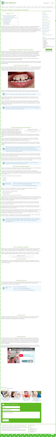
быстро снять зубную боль (25, 288)
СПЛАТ (45, 41)
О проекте (31, 427)
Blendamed (46, 43)
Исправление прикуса (46, 23)
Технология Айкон (7, 20)
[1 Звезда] (1, 388)
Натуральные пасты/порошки (49, 46)
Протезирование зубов (46, 30)
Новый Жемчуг (46, 45)
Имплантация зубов (45, 22)
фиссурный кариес (4, 63)
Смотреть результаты (49, 51)
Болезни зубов (44, 16)
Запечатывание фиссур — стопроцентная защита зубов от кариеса (6, 398)
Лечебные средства (45, 25)
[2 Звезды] (2, 388)
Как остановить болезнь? (6, 19)
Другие (45, 47)
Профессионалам (45, 31)
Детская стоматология (46, 20)
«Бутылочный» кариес (5, 142)
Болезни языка (44, 19)
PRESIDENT (46, 42)
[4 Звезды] (4, 388)
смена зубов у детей (23, 286)
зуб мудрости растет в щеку (27, 183)
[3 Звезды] (3, 388)
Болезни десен (45, 14)
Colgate (45, 44)
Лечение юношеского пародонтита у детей (16, 398)
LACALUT (45, 40)
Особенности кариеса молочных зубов (9, 15)
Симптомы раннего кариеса (8, 16)
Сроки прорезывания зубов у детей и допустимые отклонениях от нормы (36, 399)
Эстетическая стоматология (47, 34)
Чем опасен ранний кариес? (7, 18)
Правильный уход (45, 28)
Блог (30, 426)
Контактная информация (33, 428)
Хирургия (44, 33)
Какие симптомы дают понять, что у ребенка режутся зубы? (26, 398)
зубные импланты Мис (30, 289)
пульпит (3, 170)
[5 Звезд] (5, 388)
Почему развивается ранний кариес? (10, 17)
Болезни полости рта (46, 17)
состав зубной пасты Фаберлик (31, 185)
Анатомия (44, 12)
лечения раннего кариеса (13, 252)
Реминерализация (7, 21)
